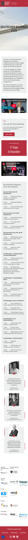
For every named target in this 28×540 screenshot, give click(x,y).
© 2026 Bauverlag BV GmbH (14, 529)
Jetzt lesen (9, 134)
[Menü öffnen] (26, 3)
